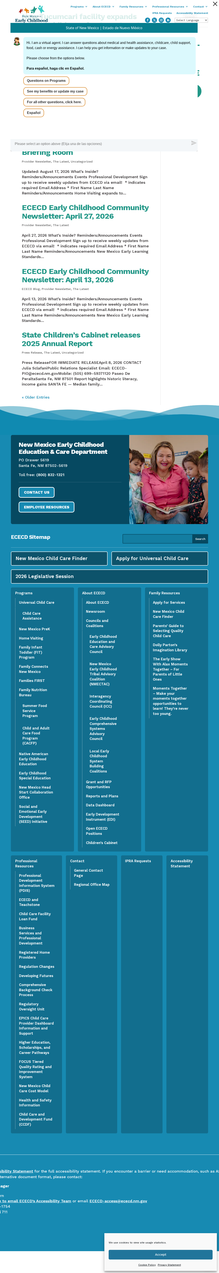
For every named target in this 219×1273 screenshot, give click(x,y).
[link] (215, 4)
